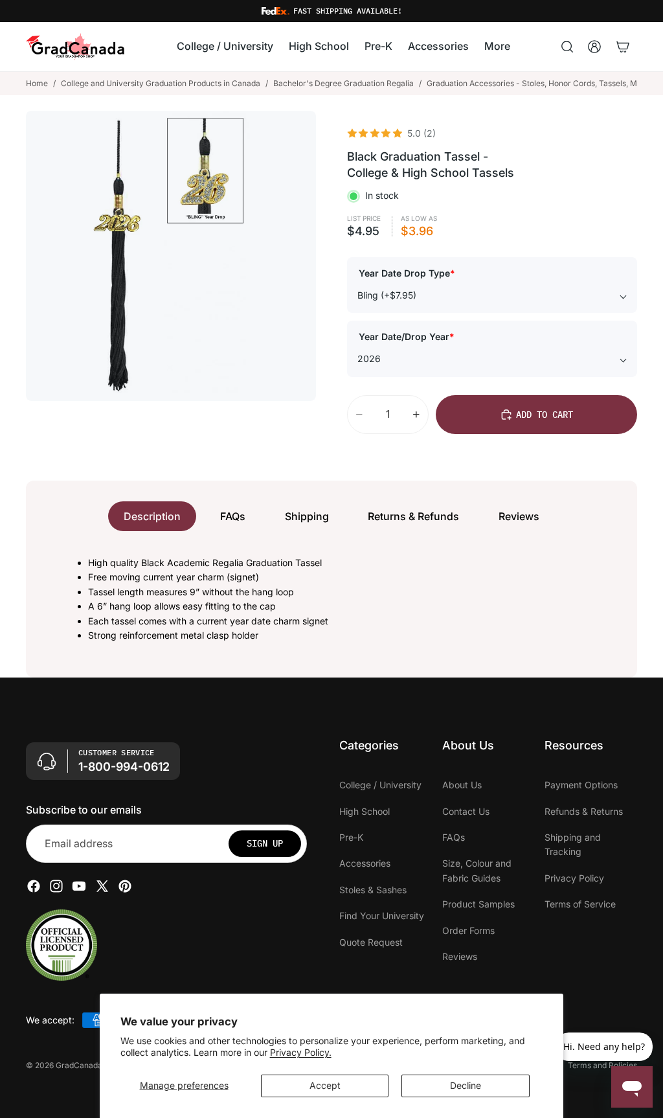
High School (364, 811)
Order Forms (468, 930)
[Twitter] (102, 887)
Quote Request (371, 942)
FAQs (232, 516)
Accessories (364, 863)
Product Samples (478, 904)
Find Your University (381, 916)
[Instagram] (56, 887)
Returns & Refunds (413, 516)
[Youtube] (79, 887)
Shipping (307, 516)
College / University (380, 785)
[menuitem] (497, 47)
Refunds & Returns (584, 811)
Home (37, 83)
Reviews (519, 516)
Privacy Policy (574, 878)
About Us (462, 785)
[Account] (594, 46)
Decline (465, 1085)
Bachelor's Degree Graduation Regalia (343, 83)
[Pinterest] (125, 887)
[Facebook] (33, 887)
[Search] (567, 46)
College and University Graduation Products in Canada (160, 83)
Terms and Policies (602, 1065)
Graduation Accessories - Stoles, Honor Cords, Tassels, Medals (542, 83)
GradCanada (79, 1065)
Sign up (265, 844)
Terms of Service (580, 904)
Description (152, 516)
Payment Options (581, 785)
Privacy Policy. (301, 1052)
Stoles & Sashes (373, 889)
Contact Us (465, 811)
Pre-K (351, 837)
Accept (325, 1085)
